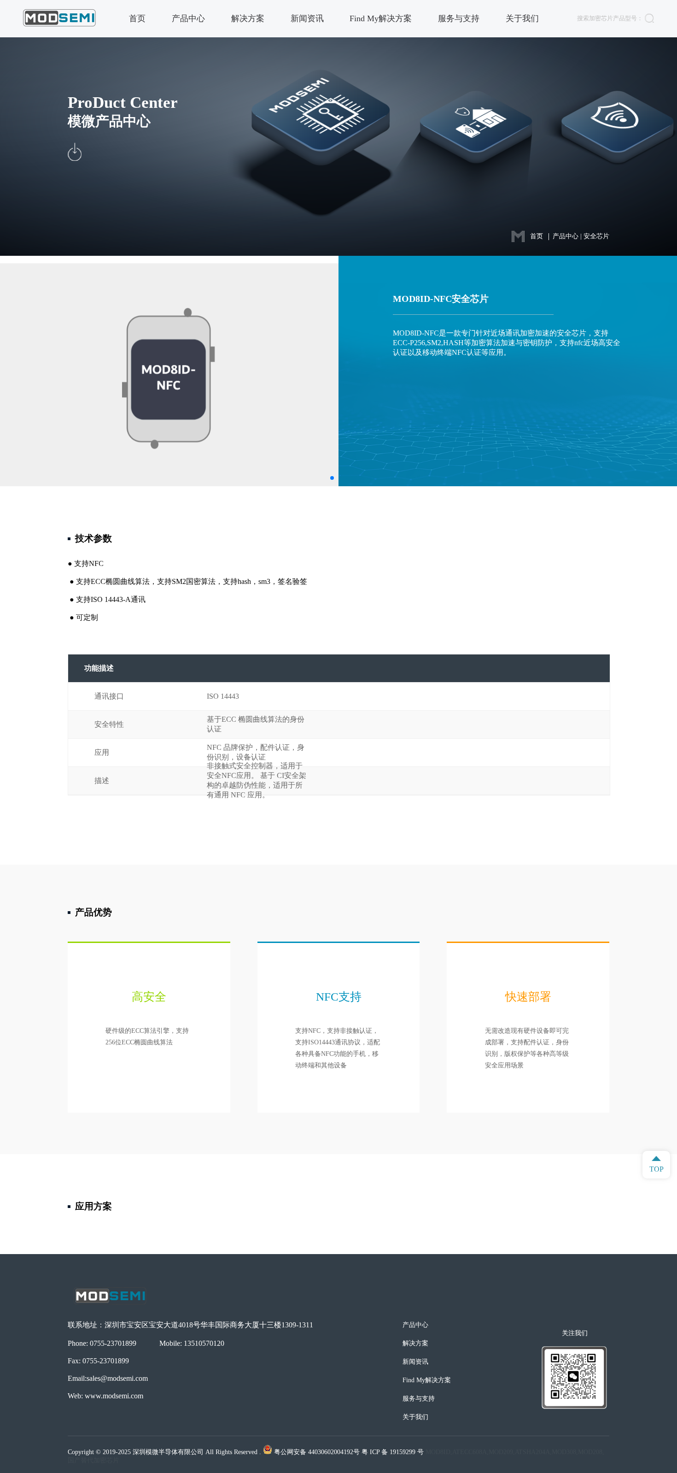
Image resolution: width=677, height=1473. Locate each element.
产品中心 (188, 18)
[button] (332, 478)
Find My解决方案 (381, 18)
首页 (137, 18)
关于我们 (522, 18)
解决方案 (247, 18)
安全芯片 (596, 236)
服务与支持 (458, 18)
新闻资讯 (307, 18)
